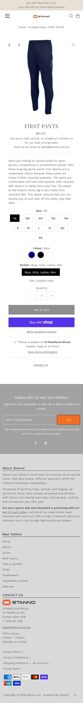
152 (53, 218)
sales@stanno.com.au (55, 146)
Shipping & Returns (15, 663)
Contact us (66, 138)
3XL (40, 237)
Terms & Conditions (15, 657)
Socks (6, 552)
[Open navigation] (11, 16)
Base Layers (10, 558)
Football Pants (37, 27)
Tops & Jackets (12, 563)
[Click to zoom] (73, 45)
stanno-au (34, 694)
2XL (62, 228)
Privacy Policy (12, 651)
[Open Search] (71, 16)
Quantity (41, 287)
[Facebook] (35, 443)
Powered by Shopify (56, 694)
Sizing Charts (11, 668)
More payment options (41, 331)
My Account (40, 663)
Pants (6, 569)
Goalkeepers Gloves (15, 580)
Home (22, 27)
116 (15, 218)
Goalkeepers (11, 575)
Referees (8, 586)
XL (50, 228)
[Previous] (9, 45)
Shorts (7, 547)
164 (66, 218)
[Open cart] (78, 15)
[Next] (19, 45)
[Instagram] (45, 443)
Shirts (6, 541)
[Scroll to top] (75, 695)
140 (40, 218)
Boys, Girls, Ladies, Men (41, 272)
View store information (43, 351)
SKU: (33, 280)
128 (27, 218)
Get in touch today (15, 512)
